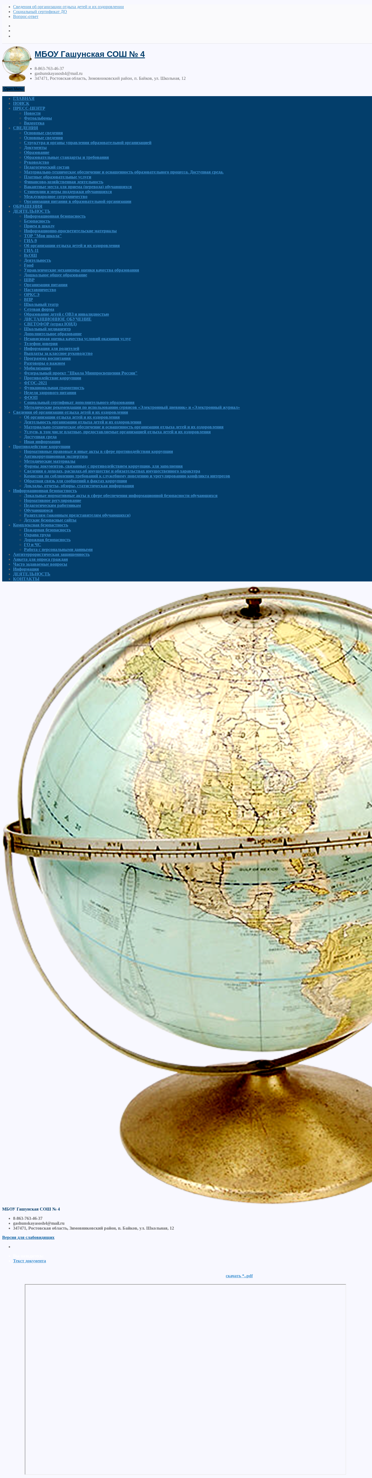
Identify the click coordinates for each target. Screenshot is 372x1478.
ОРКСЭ (31, 294)
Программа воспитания (47, 358)
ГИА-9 (30, 240)
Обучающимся (38, 510)
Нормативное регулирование (52, 500)
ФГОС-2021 (35, 382)
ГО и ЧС (32, 544)
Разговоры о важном (44, 363)
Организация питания (46, 284)
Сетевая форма (39, 309)
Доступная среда (40, 436)
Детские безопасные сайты (50, 520)
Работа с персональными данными (58, 549)
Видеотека (34, 123)
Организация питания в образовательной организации (77, 201)
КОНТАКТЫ (26, 579)
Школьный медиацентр (47, 329)
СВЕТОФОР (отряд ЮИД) (50, 324)
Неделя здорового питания (50, 392)
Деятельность (37, 260)
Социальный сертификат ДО (40, 11)
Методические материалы (49, 461)
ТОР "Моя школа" (43, 235)
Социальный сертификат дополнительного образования (79, 402)
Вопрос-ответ (25, 16)
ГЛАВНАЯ (24, 98)
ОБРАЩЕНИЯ (27, 206)
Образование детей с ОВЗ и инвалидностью (66, 314)
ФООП (31, 397)
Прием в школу (39, 226)
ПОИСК (21, 103)
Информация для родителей (51, 348)
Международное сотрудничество (55, 196)
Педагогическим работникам (52, 505)
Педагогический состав (46, 167)
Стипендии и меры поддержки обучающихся (68, 191)
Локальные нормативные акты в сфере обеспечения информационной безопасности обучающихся (121, 495)
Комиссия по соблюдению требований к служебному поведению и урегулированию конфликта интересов (127, 476)
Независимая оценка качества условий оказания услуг (77, 338)
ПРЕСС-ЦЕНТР (29, 108)
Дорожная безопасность (47, 539)
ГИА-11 (31, 250)
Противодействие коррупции (52, 378)
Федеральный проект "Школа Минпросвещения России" (81, 373)
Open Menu (13, 89)
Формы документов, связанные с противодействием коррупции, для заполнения (103, 466)
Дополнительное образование (53, 333)
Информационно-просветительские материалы (70, 230)
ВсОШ (30, 255)
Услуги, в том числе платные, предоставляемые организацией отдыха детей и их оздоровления (117, 431)
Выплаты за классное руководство (58, 353)
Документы (35, 147)
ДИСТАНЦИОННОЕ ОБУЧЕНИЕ (58, 319)
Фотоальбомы (38, 118)
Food (28, 265)
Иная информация (42, 441)
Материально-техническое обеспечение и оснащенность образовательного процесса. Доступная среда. (124, 172)
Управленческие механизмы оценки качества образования (81, 270)
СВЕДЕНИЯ (25, 128)
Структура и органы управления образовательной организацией (87, 142)
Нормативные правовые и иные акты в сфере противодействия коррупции (98, 451)
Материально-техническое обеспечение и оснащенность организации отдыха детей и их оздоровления (124, 427)
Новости (32, 113)
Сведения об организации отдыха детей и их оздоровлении (68, 6)
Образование (36, 152)
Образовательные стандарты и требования (66, 157)
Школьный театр (41, 304)
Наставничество (40, 289)
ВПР (28, 299)
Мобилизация (37, 368)
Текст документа (29, 1260)
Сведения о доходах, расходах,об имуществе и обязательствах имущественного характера (112, 471)
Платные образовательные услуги (57, 177)
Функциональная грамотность (54, 387)
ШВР (29, 280)
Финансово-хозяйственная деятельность (63, 181)
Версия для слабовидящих (28, 1237)
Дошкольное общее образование (55, 275)
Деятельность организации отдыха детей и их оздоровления (82, 422)
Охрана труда (37, 534)
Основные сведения (43, 132)
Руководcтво (36, 162)
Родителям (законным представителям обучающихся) (77, 515)
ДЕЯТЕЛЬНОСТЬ (31, 211)
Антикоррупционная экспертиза (56, 456)
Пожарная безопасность (47, 530)
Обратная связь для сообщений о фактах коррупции (75, 481)
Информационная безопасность (55, 216)
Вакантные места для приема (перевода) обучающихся (78, 186)
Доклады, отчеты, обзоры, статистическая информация (79, 485)
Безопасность (37, 221)
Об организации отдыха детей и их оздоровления (72, 245)
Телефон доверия (41, 343)
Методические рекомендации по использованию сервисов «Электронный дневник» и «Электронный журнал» (132, 407)
